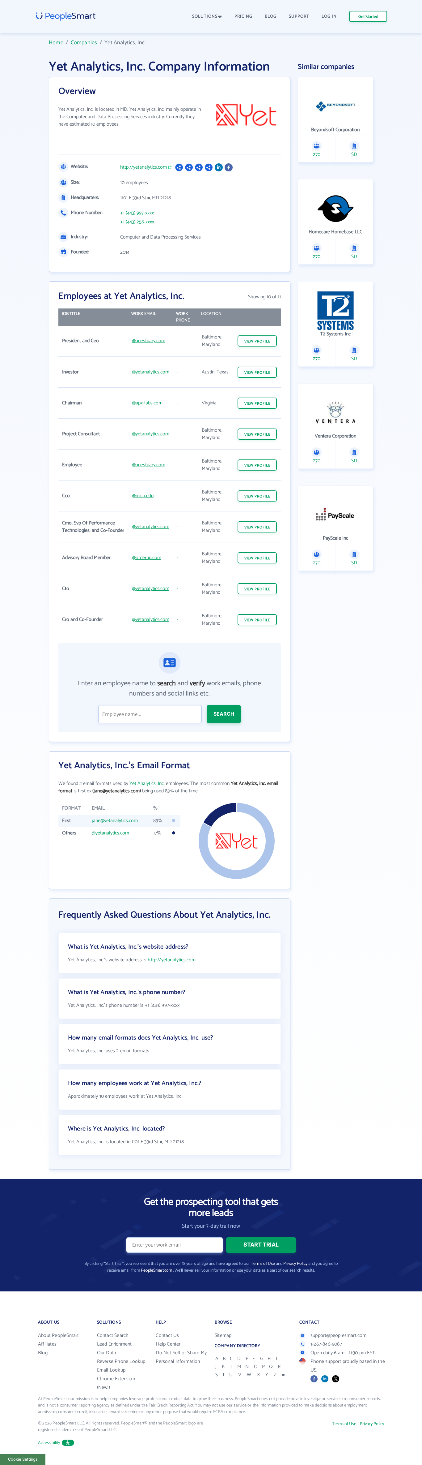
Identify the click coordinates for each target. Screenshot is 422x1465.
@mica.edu (143, 496)
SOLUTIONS (204, 16)
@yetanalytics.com (150, 372)
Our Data (106, 1353)
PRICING (243, 16)
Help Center (168, 1344)
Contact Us (167, 1335)
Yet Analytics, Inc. (147, 783)
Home (56, 42)
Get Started (368, 16)
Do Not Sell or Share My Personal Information (181, 1357)
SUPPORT (299, 16)
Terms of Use (263, 1263)
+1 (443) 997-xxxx (137, 213)
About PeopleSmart (58, 1335)
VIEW (257, 341)
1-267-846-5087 (326, 1344)
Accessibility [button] (49, 1442)
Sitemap (223, 1335)
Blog (43, 1353)
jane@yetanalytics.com (115, 821)
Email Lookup (111, 1370)
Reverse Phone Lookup (121, 1361)
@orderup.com (146, 558)
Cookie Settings (23, 1459)
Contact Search (113, 1335)
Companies (84, 42)
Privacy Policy (295, 1263)
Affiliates (47, 1344)
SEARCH (223, 714)
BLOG (270, 16)
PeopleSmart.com (156, 1270)
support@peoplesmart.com (338, 1335)
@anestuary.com (148, 341)
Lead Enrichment (114, 1344)
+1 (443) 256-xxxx (137, 222)
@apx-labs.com (147, 403)
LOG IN (329, 16)
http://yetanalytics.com (143, 167)
